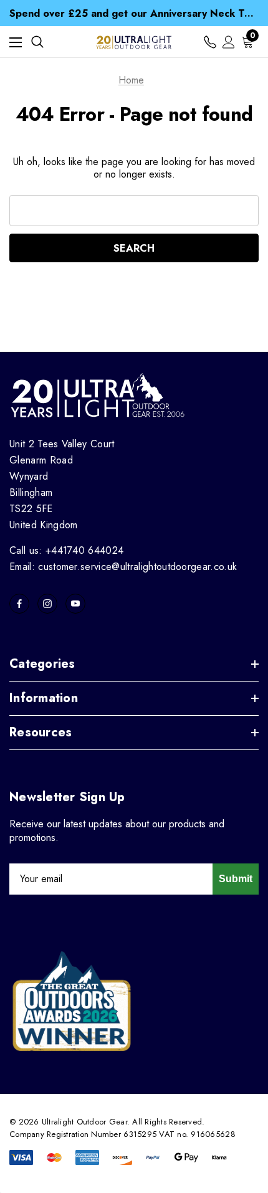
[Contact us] (210, 42)
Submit (235, 878)
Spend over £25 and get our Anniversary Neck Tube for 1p (134, 7)
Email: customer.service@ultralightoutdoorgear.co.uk (123, 566)
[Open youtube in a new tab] (75, 604)
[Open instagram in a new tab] (47, 604)
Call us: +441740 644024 (66, 550)
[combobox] (134, 210)
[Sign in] (229, 42)
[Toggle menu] (15, 42)
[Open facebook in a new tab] (19, 604)
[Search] (37, 41)
